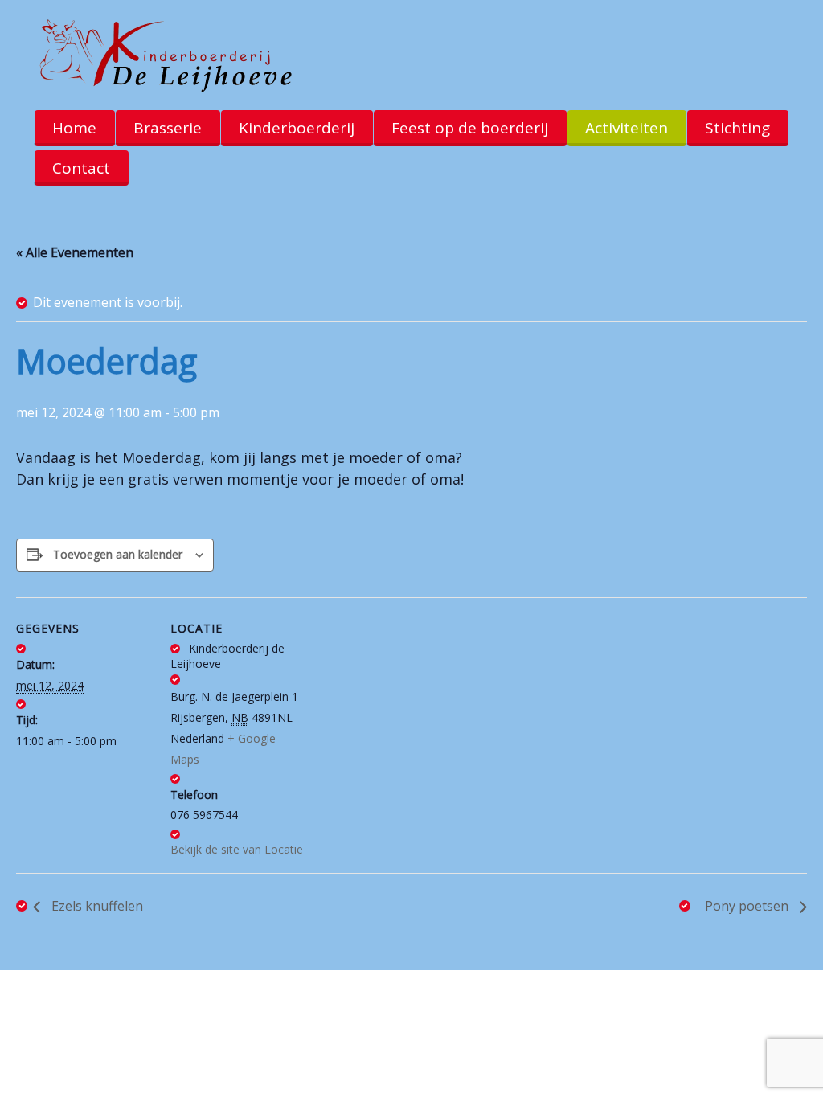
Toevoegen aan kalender (117, 554)
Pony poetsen (748, 906)
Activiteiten (626, 127)
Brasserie (167, 127)
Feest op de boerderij (469, 127)
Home (74, 127)
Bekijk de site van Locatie (236, 849)
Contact (81, 168)
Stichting (737, 127)
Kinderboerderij (296, 127)
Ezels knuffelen (95, 906)
